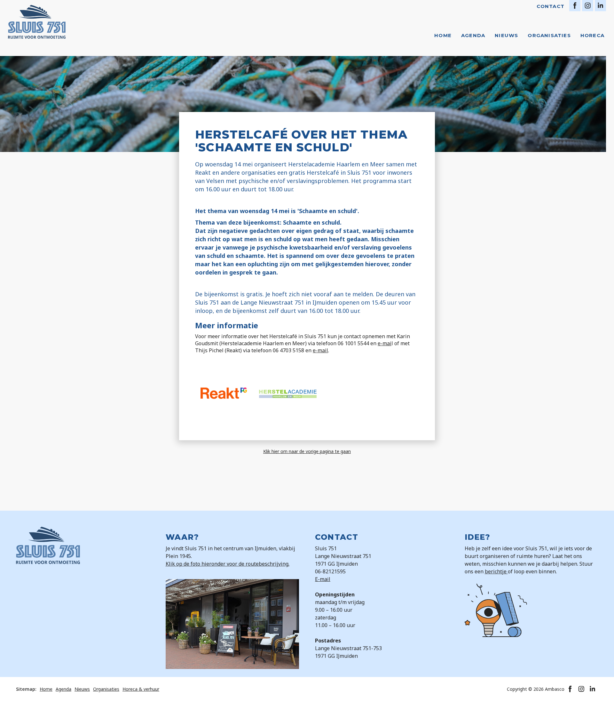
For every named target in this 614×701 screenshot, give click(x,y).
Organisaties (549, 35)
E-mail (322, 579)
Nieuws (506, 35)
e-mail (320, 350)
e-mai (384, 343)
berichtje (496, 571)
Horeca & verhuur (140, 689)
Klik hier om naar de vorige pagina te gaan (307, 451)
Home (443, 35)
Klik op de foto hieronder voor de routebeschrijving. (227, 563)
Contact (550, 6)
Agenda (473, 35)
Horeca (592, 35)
